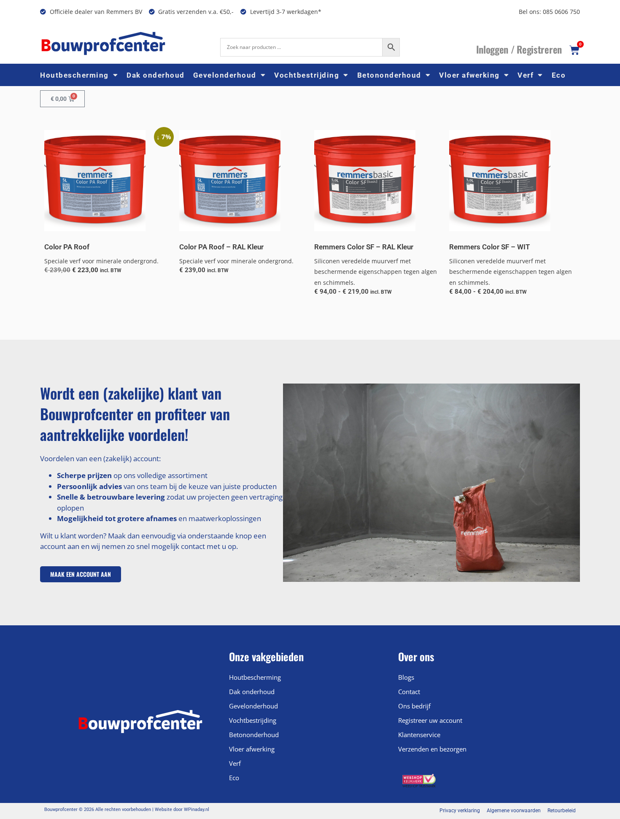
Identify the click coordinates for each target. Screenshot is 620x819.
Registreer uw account (430, 720)
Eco (559, 75)
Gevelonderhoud (224, 75)
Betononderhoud (389, 75)
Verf (526, 75)
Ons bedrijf (414, 706)
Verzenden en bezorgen (432, 749)
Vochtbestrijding (306, 75)
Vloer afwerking (469, 75)
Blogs (406, 677)
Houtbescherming (74, 75)
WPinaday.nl (196, 809)
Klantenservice (419, 734)
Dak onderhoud (156, 75)
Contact (409, 691)
